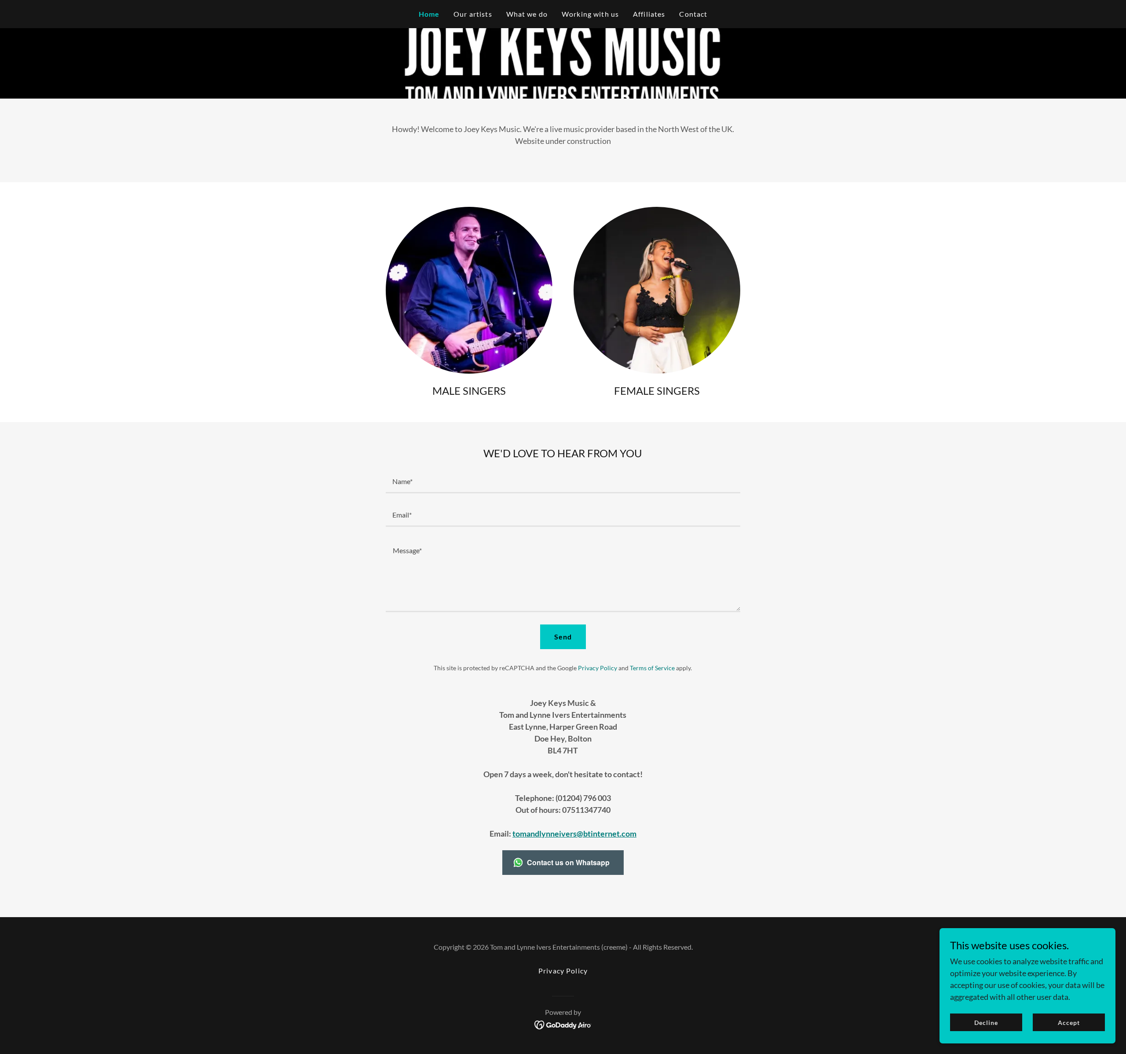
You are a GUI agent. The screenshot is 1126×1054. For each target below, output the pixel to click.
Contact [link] (693, 14)
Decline (986, 1022)
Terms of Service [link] (652, 668)
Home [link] (429, 14)
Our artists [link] (472, 14)
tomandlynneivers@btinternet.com (574, 833)
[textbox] (563, 481)
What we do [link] (527, 14)
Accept (1069, 1022)
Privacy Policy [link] (597, 668)
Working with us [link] (590, 14)
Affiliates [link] (649, 14)
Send (563, 636)
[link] (563, 1024)
